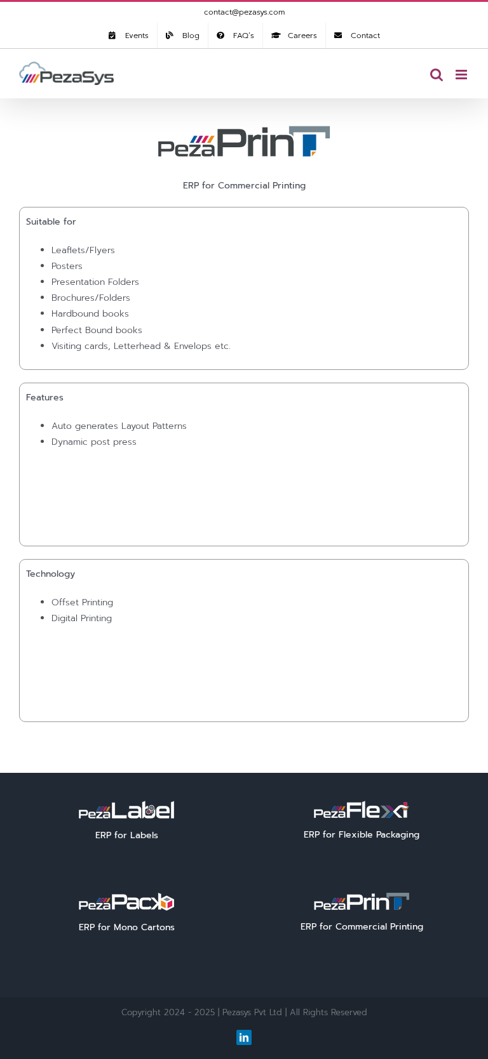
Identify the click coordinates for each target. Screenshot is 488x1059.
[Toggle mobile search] (436, 74)
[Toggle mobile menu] (462, 74)
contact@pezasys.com (244, 12)
